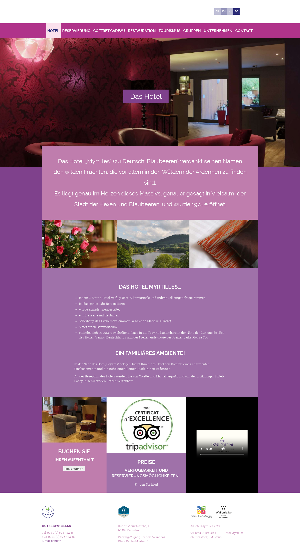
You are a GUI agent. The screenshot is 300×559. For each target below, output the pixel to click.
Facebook (245, 11)
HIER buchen (74, 469)
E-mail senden (51, 541)
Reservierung (76, 31)
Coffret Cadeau (109, 31)
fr (217, 11)
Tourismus (169, 31)
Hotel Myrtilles (70, 11)
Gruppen (192, 31)
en (224, 11)
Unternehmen (218, 31)
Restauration (142, 31)
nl (230, 11)
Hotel (53, 31)
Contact (244, 31)
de (236, 11)
